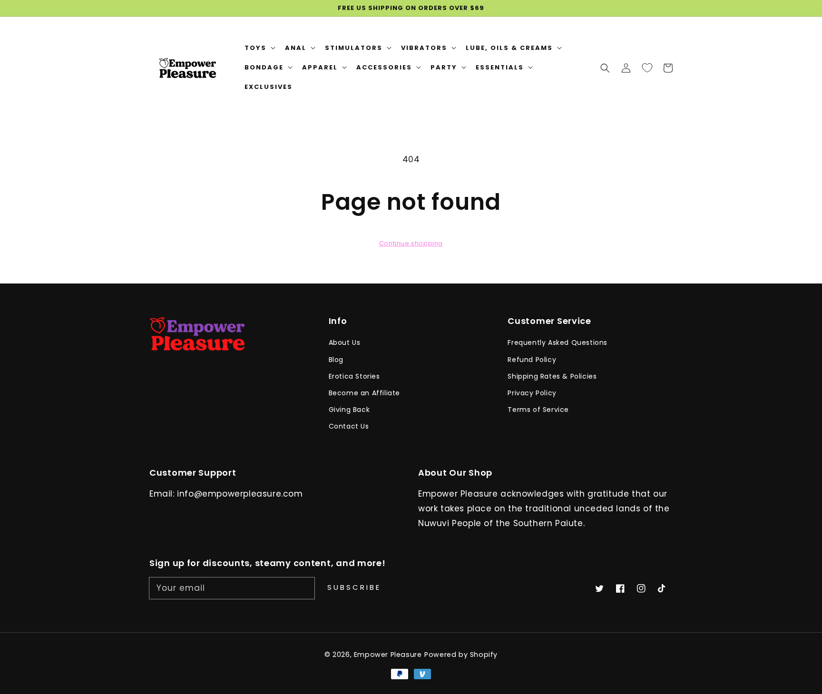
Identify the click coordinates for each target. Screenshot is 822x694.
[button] (605, 67)
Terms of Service (538, 409)
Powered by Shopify (461, 654)
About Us (345, 342)
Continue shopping (411, 243)
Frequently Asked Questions (557, 342)
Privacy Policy (532, 393)
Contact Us (349, 426)
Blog (336, 359)
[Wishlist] (646, 67)
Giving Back (349, 409)
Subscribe (354, 587)
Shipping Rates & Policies (552, 376)
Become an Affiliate (364, 393)
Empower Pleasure (388, 654)
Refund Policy (532, 359)
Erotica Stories (354, 376)
